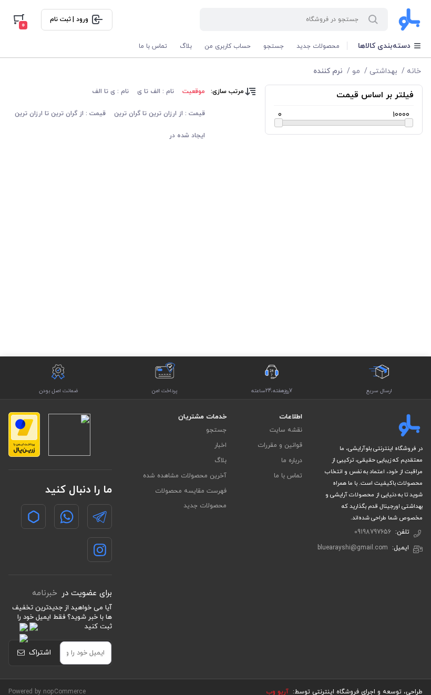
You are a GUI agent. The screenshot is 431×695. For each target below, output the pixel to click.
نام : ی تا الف (110, 91)
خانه (414, 71)
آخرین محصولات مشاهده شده (185, 476)
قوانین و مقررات (280, 445)
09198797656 (372, 532)
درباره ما (291, 460)
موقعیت (193, 91)
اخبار (220, 445)
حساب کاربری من (227, 46)
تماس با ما (153, 46)
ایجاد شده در (187, 135)
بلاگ (186, 46)
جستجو (273, 46)
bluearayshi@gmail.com (352, 548)
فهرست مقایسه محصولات (191, 491)
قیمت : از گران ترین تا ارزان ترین (60, 113)
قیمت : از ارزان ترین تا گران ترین (159, 113)
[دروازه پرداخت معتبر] (24, 434)
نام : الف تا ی (155, 91)
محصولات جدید (318, 46)
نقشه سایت (286, 430)
